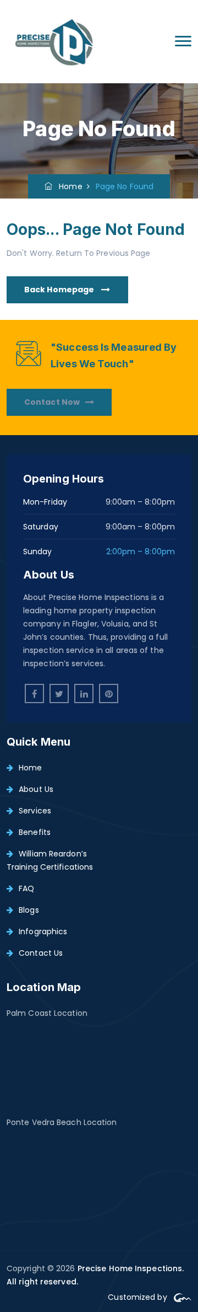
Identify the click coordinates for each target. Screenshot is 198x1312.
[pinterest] (108, 693)
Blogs (29, 909)
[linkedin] (84, 693)
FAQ (26, 888)
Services (35, 810)
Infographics (43, 931)
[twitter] (59, 693)
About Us (36, 789)
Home (67, 186)
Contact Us (41, 952)
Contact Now (52, 402)
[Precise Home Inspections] (55, 41)
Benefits (35, 832)
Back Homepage (60, 289)
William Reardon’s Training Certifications (50, 860)
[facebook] (34, 693)
